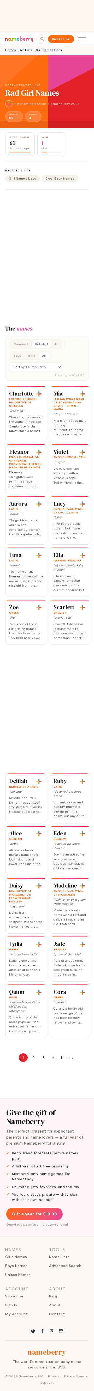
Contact (57, 1314)
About (55, 1305)
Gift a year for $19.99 (34, 1214)
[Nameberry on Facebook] (42, 1330)
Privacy (54, 1376)
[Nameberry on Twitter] (33, 1330)
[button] (47, 358)
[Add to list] (39, 394)
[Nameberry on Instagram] (61, 1330)
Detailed (41, 344)
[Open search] (40, 39)
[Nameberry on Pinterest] (51, 1330)
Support (47, 1383)
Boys (17, 356)
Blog (53, 1296)
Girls (31, 356)
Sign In (11, 1305)
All (56, 344)
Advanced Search (65, 1265)
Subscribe (61, 39)
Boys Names (16, 1265)
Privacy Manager (76, 1376)
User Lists (24, 50)
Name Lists (59, 1256)
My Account (16, 1314)
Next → (67, 1057)
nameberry (47, 1352)
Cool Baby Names (60, 178)
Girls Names (16, 1256)
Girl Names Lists (22, 178)
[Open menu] (82, 39)
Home (9, 50)
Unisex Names (18, 1274)
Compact (21, 344)
